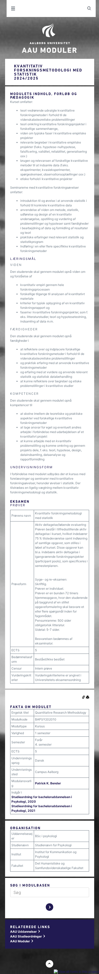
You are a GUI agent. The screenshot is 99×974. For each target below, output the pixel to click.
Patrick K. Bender (48, 783)
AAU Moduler (22, 941)
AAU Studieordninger (28, 936)
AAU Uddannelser (25, 931)
